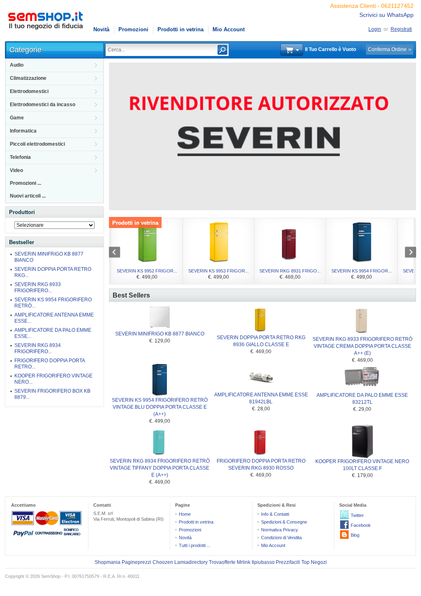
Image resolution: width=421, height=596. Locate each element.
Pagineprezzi (136, 562)
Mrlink (243, 562)
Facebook (361, 525)
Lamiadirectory (191, 562)
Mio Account (229, 29)
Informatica (23, 131)
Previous (119, 253)
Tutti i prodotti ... (194, 545)
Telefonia (20, 157)
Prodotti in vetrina (180, 29)
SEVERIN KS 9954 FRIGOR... (361, 270)
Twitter (357, 515)
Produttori (22, 212)
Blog (355, 535)
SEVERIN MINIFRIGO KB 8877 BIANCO (159, 333)
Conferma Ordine (387, 49)
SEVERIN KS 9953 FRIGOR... (218, 270)
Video (16, 170)
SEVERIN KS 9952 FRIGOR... (147, 270)
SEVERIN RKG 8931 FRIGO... (290, 270)
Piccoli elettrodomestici (37, 144)
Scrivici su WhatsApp (386, 15)
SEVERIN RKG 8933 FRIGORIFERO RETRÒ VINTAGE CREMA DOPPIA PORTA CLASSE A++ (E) (362, 346)
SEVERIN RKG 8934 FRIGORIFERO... (37, 348)
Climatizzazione (28, 78)
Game (17, 118)
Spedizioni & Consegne (284, 521)
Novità (101, 29)
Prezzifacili (288, 562)
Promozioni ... (25, 183)
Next (406, 253)
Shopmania (107, 562)
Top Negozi (314, 562)
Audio (16, 65)
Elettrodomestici (29, 91)
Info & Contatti (275, 514)
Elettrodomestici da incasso (42, 104)
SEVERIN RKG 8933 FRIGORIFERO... (37, 287)
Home (185, 514)
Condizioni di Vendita (281, 537)
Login (374, 29)
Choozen (163, 562)
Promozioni (133, 29)
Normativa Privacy (279, 529)
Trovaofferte (222, 562)
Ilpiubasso (263, 562)
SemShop (50, 576)
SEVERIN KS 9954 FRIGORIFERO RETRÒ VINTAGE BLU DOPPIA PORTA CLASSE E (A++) (160, 407)
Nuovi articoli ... (28, 196)
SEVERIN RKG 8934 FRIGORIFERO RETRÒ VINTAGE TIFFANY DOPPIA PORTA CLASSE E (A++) (160, 468)
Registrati (401, 29)
